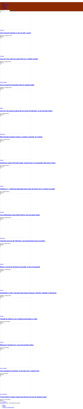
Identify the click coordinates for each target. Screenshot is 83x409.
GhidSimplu (2, 403)
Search (11, 10)
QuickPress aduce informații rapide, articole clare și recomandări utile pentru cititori (27, 163)
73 (3, 401)
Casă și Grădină (5, 5)
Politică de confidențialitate (8, 407)
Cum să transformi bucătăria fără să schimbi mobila (17, 85)
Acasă (3, 405)
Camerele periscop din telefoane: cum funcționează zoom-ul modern (22, 241)
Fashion (1, 264)
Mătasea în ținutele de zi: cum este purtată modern (17, 345)
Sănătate (4, 8)
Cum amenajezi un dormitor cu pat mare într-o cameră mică (19, 371)
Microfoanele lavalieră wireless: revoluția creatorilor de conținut (21, 137)
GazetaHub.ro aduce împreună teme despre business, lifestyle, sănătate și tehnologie (28, 293)
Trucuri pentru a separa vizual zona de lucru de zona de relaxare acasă (23, 397)
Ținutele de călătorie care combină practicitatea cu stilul (18, 319)
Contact (4, 406)
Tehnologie (2, 134)
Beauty (3, 6)
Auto (3, 2)
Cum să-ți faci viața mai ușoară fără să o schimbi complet (19, 59)
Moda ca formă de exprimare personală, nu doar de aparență (20, 267)
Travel (3, 3)
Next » (5, 401)
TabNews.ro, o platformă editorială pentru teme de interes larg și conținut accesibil (27, 189)
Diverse (1, 160)
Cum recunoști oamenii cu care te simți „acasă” (15, 33)
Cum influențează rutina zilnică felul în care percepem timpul (20, 215)
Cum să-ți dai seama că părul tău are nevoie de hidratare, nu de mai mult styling (26, 111)
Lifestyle (4, 7)
